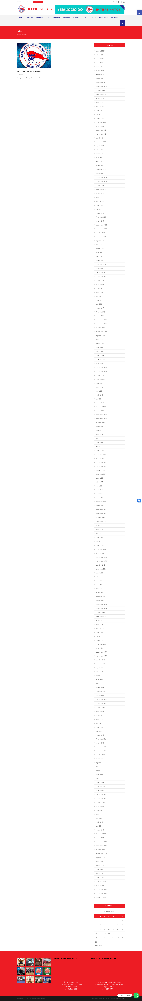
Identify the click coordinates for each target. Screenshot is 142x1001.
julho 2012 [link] (99, 719)
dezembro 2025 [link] (101, 83)
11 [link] (104, 929)
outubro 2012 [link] (100, 707)
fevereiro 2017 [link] (101, 502)
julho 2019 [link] (99, 387)
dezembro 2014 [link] (101, 604)
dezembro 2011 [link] (101, 747)
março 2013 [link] (100, 688)
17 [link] (100, 933)
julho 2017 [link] (99, 482)
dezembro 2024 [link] (101, 130)
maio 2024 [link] (99, 158)
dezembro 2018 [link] (101, 415)
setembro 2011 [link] (101, 759)
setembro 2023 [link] (101, 189)
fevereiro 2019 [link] (101, 407)
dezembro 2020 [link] (101, 320)
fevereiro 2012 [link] (101, 739)
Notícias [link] (66, 18)
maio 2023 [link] (99, 205)
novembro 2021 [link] (101, 276)
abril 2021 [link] (99, 304)
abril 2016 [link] (99, 541)
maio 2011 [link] (99, 775)
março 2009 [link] (100, 877)
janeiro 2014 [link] (100, 648)
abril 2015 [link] (99, 589)
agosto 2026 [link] (100, 51)
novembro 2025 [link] (101, 86)
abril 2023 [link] (99, 209)
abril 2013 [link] (99, 684)
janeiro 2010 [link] (100, 838)
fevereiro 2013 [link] (101, 691)
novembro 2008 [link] (101, 893)
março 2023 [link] (100, 213)
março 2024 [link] (100, 166)
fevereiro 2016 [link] (101, 549)
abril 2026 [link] (99, 67)
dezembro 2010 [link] (101, 794)
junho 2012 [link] (99, 723)
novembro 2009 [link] (101, 846)
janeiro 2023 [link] (100, 221)
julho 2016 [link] (99, 529)
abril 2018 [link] (99, 446)
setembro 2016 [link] (101, 521)
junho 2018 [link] (100, 438)
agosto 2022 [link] (100, 241)
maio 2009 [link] (99, 869)
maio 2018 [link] (99, 442)
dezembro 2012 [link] (101, 699)
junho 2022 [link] (100, 249)
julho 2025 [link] (99, 102)
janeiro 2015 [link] (100, 601)
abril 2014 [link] (99, 636)
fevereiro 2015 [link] (100, 597)
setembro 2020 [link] (101, 332)
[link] (139, 12)
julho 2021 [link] (99, 292)
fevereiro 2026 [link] (101, 75)
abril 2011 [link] (99, 778)
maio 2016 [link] (99, 537)
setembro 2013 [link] (101, 664)
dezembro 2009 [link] (101, 842)
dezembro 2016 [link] (101, 510)
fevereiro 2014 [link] (101, 644)
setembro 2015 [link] (101, 569)
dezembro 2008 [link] (101, 889)
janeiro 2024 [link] (100, 173)
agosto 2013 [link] (100, 668)
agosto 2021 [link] (100, 288)
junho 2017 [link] (99, 486)
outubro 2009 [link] (100, 850)
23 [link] (96, 938)
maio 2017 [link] (99, 490)
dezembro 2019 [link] (101, 367)
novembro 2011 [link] (101, 751)
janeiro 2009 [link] (100, 885)
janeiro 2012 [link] (100, 743)
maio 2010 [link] (99, 822)
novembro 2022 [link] (101, 229)
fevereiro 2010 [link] (101, 834)
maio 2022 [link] (99, 253)
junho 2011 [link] (99, 771)
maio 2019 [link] (99, 395)
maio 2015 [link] (99, 585)
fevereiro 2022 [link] (101, 264)
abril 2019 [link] (99, 399)
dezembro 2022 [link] (101, 225)
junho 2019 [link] (99, 391)
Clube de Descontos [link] (100, 18)
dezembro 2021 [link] (101, 272)
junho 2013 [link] (99, 676)
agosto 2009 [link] (100, 858)
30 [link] (96, 942)
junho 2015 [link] (99, 581)
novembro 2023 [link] (101, 181)
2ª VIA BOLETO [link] (38, 2)
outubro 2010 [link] (100, 802)
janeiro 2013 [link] (100, 695)
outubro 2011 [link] (100, 755)
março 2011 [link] (100, 782)
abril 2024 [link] (99, 162)
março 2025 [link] (100, 118)
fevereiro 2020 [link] (101, 359)
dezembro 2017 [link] (101, 462)
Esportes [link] (56, 18)
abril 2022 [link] (99, 257)
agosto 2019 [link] (100, 383)
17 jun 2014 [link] (20, 74)
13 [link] (113, 929)
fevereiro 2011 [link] (100, 786)
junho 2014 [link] (99, 628)
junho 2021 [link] (99, 296)
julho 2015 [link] (99, 577)
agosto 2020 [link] (100, 336)
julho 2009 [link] (99, 862)
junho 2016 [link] (99, 533)
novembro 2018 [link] (101, 419)
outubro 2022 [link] (100, 233)
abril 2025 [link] (99, 114)
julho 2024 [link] (99, 150)
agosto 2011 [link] (100, 763)
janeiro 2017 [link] (100, 506)
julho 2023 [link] (99, 197)
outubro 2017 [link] (100, 470)
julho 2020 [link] (99, 340)
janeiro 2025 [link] (100, 126)
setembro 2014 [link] (101, 616)
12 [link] (109, 929)
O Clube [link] (30, 18)
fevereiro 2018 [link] (101, 454)
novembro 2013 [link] (101, 656)
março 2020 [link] (100, 355)
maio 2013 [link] (99, 680)
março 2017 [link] (100, 498)
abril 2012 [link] (99, 731)
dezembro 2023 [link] (101, 177)
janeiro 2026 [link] (100, 79)
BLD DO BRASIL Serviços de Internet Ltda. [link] (113, 998)
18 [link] (105, 933)
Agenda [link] (85, 18)
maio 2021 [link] (99, 300)
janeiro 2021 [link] (100, 316)
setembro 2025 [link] (101, 94)
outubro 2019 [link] (100, 375)
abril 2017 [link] (99, 494)
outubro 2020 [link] (100, 328)
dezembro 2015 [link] (101, 557)
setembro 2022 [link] (101, 237)
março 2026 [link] (100, 71)
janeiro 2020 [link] (100, 363)
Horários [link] (39, 18)
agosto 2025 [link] (100, 98)
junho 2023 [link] (100, 201)
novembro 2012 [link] (101, 703)
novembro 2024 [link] (101, 134)
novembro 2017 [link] (101, 466)
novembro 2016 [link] (101, 514)
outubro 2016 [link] (100, 517)
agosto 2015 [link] (100, 573)
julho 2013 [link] (99, 672)
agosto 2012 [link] (100, 715)
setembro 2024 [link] (101, 142)
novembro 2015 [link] (101, 561)
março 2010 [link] (100, 830)
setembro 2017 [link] (101, 474)
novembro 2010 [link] (101, 798)
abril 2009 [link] (99, 873)
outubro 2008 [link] (101, 897)
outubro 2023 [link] (100, 185)
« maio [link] (96, 945)
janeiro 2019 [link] (100, 411)
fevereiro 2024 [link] (101, 170)
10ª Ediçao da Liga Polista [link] (29, 71)
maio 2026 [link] (99, 63)
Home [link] (21, 18)
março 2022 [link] (100, 260)
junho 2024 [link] (100, 154)
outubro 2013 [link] (100, 660)
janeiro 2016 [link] (100, 553)
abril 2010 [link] (99, 826)
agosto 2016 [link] (100, 525)
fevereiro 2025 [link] (101, 122)
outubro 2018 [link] (100, 423)
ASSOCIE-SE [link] (26, 2)
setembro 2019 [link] (101, 379)
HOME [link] (19, 2)
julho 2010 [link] (99, 814)
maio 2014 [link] (99, 632)
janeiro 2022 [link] (100, 268)
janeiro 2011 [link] (100, 790)
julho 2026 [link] (99, 55)
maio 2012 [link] (99, 727)
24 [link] (100, 938)
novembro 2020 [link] (101, 324)
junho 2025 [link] (99, 106)
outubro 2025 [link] (100, 90)
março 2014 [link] (100, 640)
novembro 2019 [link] (101, 371)
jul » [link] (100, 945)
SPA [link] (48, 18)
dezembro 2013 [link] (101, 652)
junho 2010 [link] (100, 818)
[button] (136, 995)
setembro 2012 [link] (101, 711)
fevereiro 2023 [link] (101, 217)
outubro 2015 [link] (100, 565)
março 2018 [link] (100, 450)
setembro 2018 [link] (101, 427)
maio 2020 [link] (99, 347)
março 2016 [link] (100, 545)
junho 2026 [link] (100, 59)
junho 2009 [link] (100, 865)
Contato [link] (114, 18)
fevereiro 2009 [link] (101, 881)
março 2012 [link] (100, 735)
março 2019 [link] (100, 403)
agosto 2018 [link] (100, 430)
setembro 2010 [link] (101, 806)
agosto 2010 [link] (100, 810)
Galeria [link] (76, 18)
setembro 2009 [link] (101, 854)
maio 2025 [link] (99, 110)
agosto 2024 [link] (100, 146)
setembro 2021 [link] (101, 284)
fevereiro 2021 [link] (101, 312)
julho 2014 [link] (99, 624)
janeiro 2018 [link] (100, 458)
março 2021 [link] (100, 308)
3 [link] (100, 925)
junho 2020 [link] (100, 344)
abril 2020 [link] (99, 351)
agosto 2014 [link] (100, 620)
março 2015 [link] (100, 593)
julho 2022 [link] (99, 245)
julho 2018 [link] (99, 434)
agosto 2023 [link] (100, 193)
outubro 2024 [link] (100, 138)
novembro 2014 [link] (101, 608)
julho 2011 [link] (99, 767)
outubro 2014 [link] (100, 612)
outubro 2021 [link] (100, 280)
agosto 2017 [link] (100, 478)
